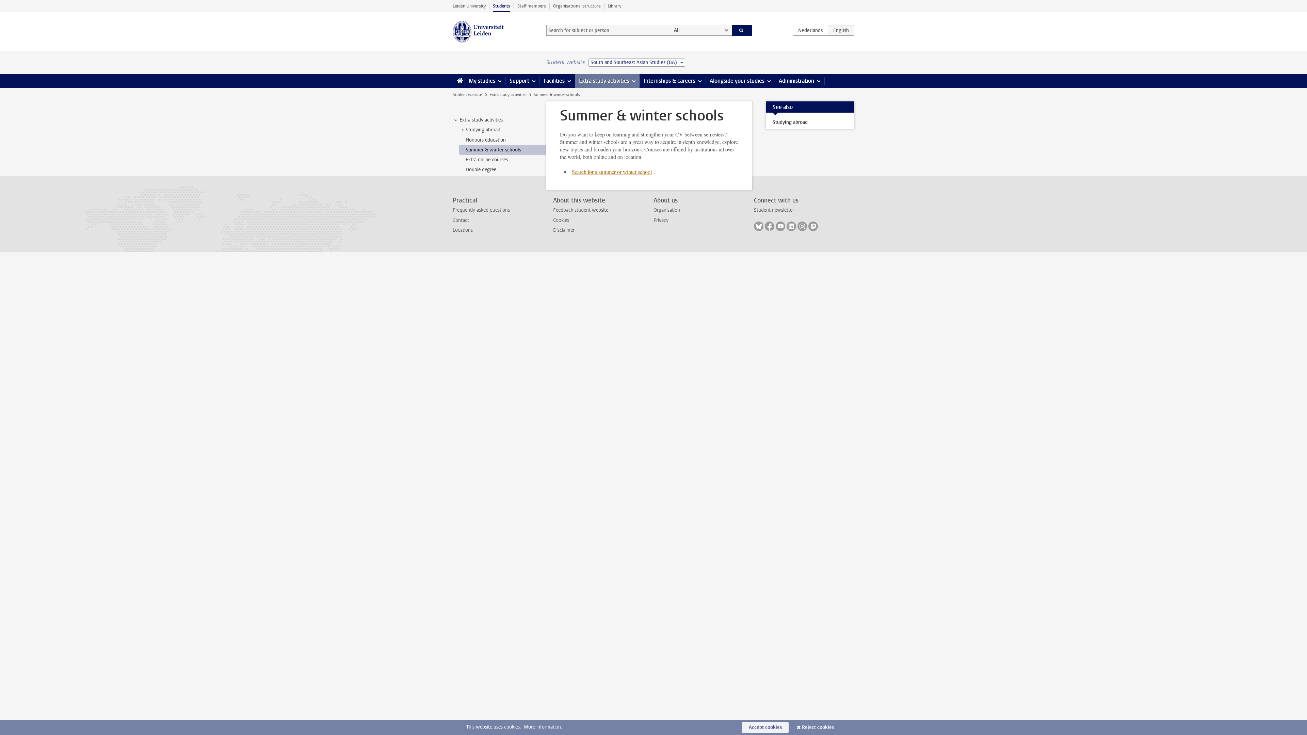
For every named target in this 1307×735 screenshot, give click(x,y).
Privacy (661, 220)
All (677, 30)
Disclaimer (564, 230)
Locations (463, 230)
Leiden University (469, 6)
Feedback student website (580, 210)
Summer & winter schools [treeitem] (493, 150)
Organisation (667, 210)
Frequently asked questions (481, 210)
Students (501, 6)
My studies (482, 80)
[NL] (810, 30)
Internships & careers (669, 80)
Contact (461, 220)
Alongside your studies (737, 80)
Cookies (561, 220)
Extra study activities (604, 80)
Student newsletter (774, 210)
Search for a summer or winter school (612, 171)
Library (614, 6)
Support (519, 80)
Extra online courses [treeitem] (487, 160)
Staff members (531, 6)
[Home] (459, 81)
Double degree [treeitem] (481, 169)
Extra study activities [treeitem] (481, 120)
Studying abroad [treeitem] (483, 130)
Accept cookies (765, 727)
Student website (467, 94)
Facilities (554, 80)
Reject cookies (818, 727)
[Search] (742, 30)
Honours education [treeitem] (486, 140)
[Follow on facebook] (769, 226)
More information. (543, 727)
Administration (796, 80)
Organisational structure (577, 6)
